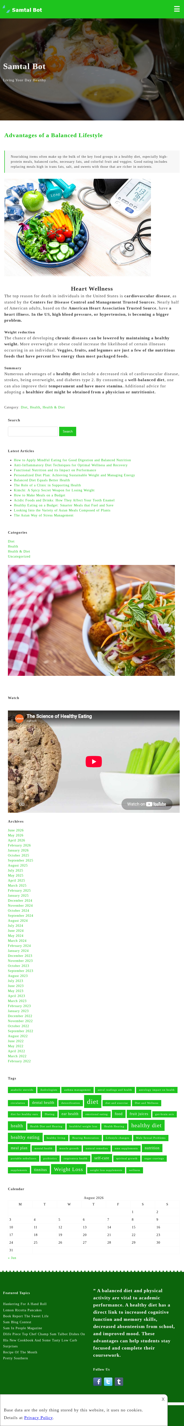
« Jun (12, 1258)
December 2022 (20, 1016)
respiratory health (75, 1158)
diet (92, 1101)
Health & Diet (19, 551)
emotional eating (97, 1114)
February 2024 (19, 946)
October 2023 (18, 966)
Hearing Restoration (85, 1138)
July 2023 (15, 981)
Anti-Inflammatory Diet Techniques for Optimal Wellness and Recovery (71, 465)
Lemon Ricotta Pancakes (22, 1310)
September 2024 (20, 915)
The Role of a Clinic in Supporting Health (47, 485)
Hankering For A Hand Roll (25, 1304)
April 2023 (16, 996)
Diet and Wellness (146, 1103)
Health (13, 546)
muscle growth (69, 1148)
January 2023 (18, 1011)
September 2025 (20, 860)
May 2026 (15, 835)
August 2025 (18, 865)
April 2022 (16, 1051)
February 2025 (19, 890)
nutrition (152, 1148)
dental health (43, 1103)
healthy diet (146, 1125)
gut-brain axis (164, 1114)
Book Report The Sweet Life (26, 1316)
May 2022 (15, 1046)
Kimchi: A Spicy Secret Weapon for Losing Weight (54, 490)
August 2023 (18, 976)
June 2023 (16, 986)
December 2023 (20, 956)
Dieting (50, 1114)
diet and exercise (116, 1103)
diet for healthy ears (24, 1114)
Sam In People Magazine (22, 1328)
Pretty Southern (15, 1358)
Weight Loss (68, 1169)
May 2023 (15, 991)
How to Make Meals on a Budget (39, 495)
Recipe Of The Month (20, 1352)
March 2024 (17, 941)
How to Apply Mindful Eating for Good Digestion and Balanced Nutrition (72, 460)
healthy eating (25, 1137)
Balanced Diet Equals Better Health (42, 480)
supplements (19, 1170)
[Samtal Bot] (22, 12)
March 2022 (17, 1056)
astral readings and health (115, 1090)
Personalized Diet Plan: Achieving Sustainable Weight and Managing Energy (74, 475)
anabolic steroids (22, 1090)
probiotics (50, 1158)
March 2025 (17, 885)
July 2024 (15, 925)
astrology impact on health (157, 1090)
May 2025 (15, 875)
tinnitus (40, 1170)
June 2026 (16, 830)
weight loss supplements (106, 1170)
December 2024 (20, 900)
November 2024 (20, 905)
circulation (18, 1103)
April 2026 (16, 840)
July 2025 (15, 870)
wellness (134, 1170)
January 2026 (18, 850)
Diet (11, 541)
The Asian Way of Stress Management (44, 515)
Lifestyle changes (117, 1138)
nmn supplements (126, 1148)
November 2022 (20, 1021)
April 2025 (16, 880)
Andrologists (48, 1090)
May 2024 (15, 936)
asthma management (77, 1090)
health (17, 1125)
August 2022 (18, 1036)
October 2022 (18, 1026)
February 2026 (19, 845)
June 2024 (16, 931)
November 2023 (20, 961)
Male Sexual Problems (151, 1138)
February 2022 (19, 1061)
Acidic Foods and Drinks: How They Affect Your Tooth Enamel (64, 500)
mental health (43, 1148)
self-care (101, 1158)
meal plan (19, 1148)
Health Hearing (114, 1126)
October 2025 (18, 855)
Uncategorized (19, 556)
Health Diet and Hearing (46, 1126)
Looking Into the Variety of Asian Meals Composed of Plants (62, 510)
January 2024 (18, 951)
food (119, 1114)
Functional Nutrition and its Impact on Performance (55, 470)
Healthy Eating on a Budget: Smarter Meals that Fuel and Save (64, 505)
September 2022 (20, 1031)
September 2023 (20, 971)
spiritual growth (127, 1158)
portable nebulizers (23, 1158)
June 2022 (16, 1041)
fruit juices (139, 1114)
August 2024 (18, 920)
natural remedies (97, 1148)
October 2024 (18, 910)
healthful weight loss (83, 1126)
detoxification (70, 1103)
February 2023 (19, 1006)
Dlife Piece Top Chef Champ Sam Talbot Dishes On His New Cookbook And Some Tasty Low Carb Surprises (44, 1340)
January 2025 (18, 895)
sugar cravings (154, 1158)
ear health (70, 1114)
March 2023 (17, 1001)
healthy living (56, 1138)
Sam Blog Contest (17, 1322)
